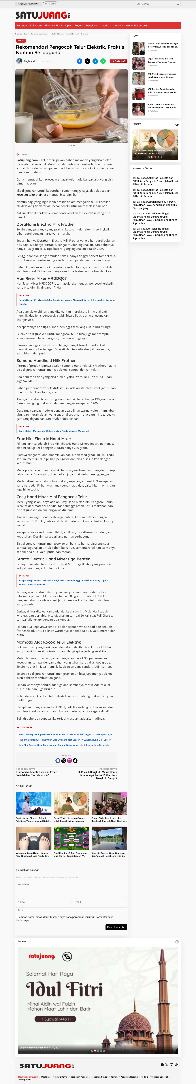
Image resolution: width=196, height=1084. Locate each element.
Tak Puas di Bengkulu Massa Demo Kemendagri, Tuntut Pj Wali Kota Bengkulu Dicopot (96, 773)
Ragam (26, 34)
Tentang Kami (24, 1079)
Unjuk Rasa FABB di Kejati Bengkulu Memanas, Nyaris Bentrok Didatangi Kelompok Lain (162, 60)
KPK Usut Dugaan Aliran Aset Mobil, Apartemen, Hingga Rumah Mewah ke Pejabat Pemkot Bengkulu (162, 76)
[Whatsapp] (103, 61)
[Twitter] (63, 760)
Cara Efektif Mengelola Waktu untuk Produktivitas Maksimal (54, 430)
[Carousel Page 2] (152, 157)
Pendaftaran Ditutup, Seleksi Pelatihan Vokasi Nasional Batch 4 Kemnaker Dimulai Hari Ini (33, 820)
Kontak (114, 1077)
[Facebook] (57, 760)
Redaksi (144, 1077)
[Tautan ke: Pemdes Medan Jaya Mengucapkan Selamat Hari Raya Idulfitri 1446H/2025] (98, 1000)
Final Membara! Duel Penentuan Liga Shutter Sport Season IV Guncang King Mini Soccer (65, 739)
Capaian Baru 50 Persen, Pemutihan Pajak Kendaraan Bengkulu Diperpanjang (154, 205)
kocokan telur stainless (32, 195)
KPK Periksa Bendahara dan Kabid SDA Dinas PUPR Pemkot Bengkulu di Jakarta (162, 91)
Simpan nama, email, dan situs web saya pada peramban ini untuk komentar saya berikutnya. (64, 918)
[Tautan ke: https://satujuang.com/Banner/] (177, 942)
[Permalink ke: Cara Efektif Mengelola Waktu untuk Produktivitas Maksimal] (71, 803)
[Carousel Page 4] (158, 157)
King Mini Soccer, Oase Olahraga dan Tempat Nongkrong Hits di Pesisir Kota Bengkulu (64, 745)
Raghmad (29, 61)
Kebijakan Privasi (99, 1077)
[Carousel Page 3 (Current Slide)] (155, 157)
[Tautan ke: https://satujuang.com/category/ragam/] (177, 124)
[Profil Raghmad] (19, 61)
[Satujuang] (42, 15)
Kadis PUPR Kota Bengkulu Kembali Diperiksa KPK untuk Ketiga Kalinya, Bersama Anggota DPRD (162, 106)
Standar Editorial (159, 1077)
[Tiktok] (75, 760)
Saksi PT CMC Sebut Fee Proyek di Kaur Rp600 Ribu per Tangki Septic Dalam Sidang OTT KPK (163, 45)
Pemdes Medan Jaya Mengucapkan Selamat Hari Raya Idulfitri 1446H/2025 (59, 1047)
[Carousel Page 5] (161, 157)
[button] (178, 3)
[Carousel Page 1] (149, 157)
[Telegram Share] (95, 61)
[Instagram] (69, 760)
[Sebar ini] (79, 61)
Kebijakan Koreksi (79, 1077)
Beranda (18, 34)
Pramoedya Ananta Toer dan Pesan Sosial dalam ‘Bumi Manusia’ (36, 772)
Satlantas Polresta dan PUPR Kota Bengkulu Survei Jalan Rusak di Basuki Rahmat (155, 181)
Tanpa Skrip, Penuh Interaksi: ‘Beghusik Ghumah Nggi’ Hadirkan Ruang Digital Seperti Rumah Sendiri (109, 820)
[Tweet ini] (87, 61)
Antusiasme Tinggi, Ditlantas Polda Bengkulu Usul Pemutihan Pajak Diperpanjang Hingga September (154, 218)
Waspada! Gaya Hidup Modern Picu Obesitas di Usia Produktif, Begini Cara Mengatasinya (65, 734)
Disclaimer (46, 1077)
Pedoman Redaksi (129, 1077)
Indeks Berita (61, 1077)
